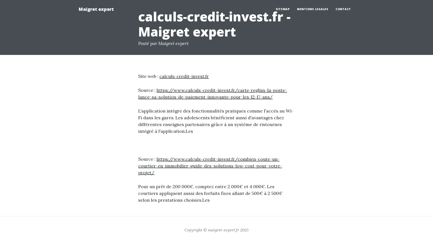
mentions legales (312, 9)
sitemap (283, 9)
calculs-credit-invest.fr (184, 76)
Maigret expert (96, 9)
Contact (343, 9)
